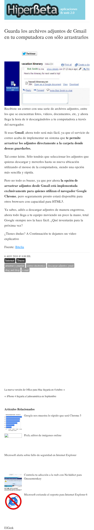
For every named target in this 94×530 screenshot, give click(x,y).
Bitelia (19, 247)
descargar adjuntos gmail (60, 265)
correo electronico (36, 265)
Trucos (21, 260)
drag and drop (12, 270)
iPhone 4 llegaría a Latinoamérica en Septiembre (31, 396)
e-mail (25, 270)
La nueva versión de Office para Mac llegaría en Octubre (33, 389)
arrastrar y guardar (14, 265)
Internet (9, 260)
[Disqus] (47, 327)
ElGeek (9, 528)
